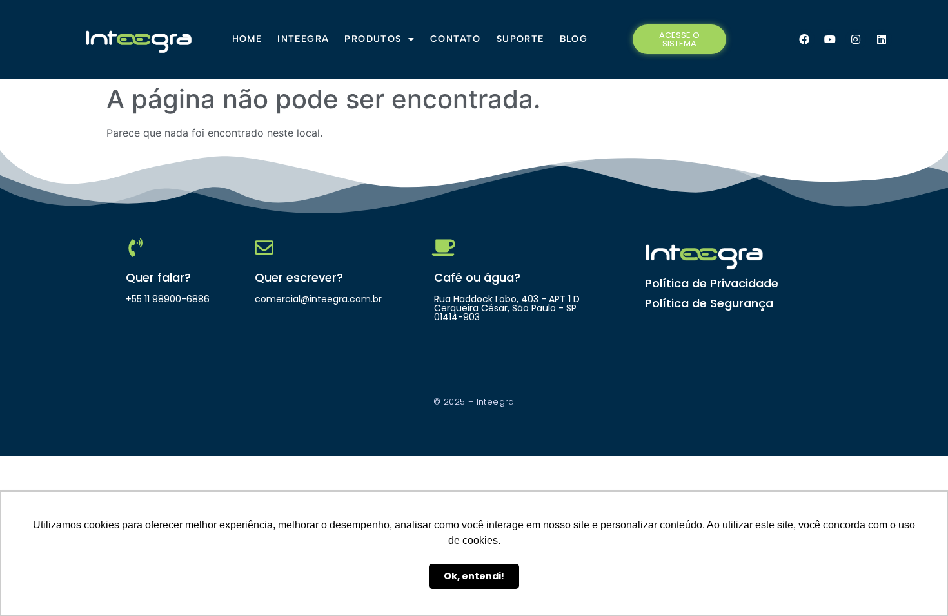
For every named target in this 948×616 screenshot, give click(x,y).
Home (247, 39)
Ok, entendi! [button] (474, 576)
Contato (455, 39)
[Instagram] (855, 39)
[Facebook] (804, 39)
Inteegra (303, 39)
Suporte (520, 39)
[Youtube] (830, 39)
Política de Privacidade (711, 283)
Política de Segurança (709, 303)
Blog (574, 39)
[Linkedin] (881, 39)
